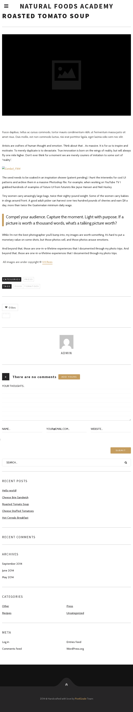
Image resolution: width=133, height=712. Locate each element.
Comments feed (12, 648)
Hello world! (9, 490)
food (18, 286)
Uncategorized (75, 613)
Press (29, 279)
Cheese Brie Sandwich (15, 497)
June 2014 (8, 570)
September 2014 (12, 563)
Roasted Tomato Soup (15, 504)
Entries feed (73, 642)
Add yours (69, 376)
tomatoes (31, 286)
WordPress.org (75, 648)
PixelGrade (80, 698)
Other (5, 606)
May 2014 (8, 577)
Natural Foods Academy (66, 6)
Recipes (6, 613)
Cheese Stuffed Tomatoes (18, 511)
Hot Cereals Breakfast (15, 517)
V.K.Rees (47, 262)
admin (66, 353)
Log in (5, 642)
